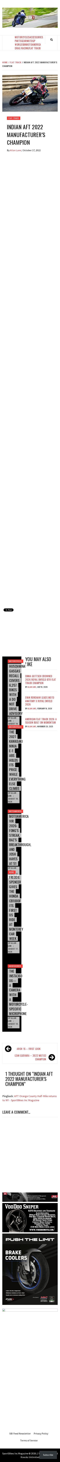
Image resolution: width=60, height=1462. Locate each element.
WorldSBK (20, 44)
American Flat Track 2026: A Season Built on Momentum (41, 720)
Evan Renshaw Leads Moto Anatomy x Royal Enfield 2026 (39, 701)
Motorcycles (22, 37)
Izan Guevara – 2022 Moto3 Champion (30, 1057)
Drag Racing (22, 48)
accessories (15, 966)
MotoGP (31, 41)
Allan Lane (16, 150)
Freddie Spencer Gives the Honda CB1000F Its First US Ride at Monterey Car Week (16, 908)
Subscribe (48, 1454)
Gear (24, 41)
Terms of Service (29, 1440)
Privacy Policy (41, 1433)
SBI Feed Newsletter (20, 1433)
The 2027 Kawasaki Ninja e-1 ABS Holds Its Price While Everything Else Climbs (17, 760)
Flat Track (35, 48)
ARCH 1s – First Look (28, 1049)
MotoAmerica (33, 44)
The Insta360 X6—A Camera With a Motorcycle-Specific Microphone (18, 992)
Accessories (36, 37)
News (11, 872)
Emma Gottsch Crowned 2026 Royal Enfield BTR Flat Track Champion (40, 679)
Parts (18, 41)
